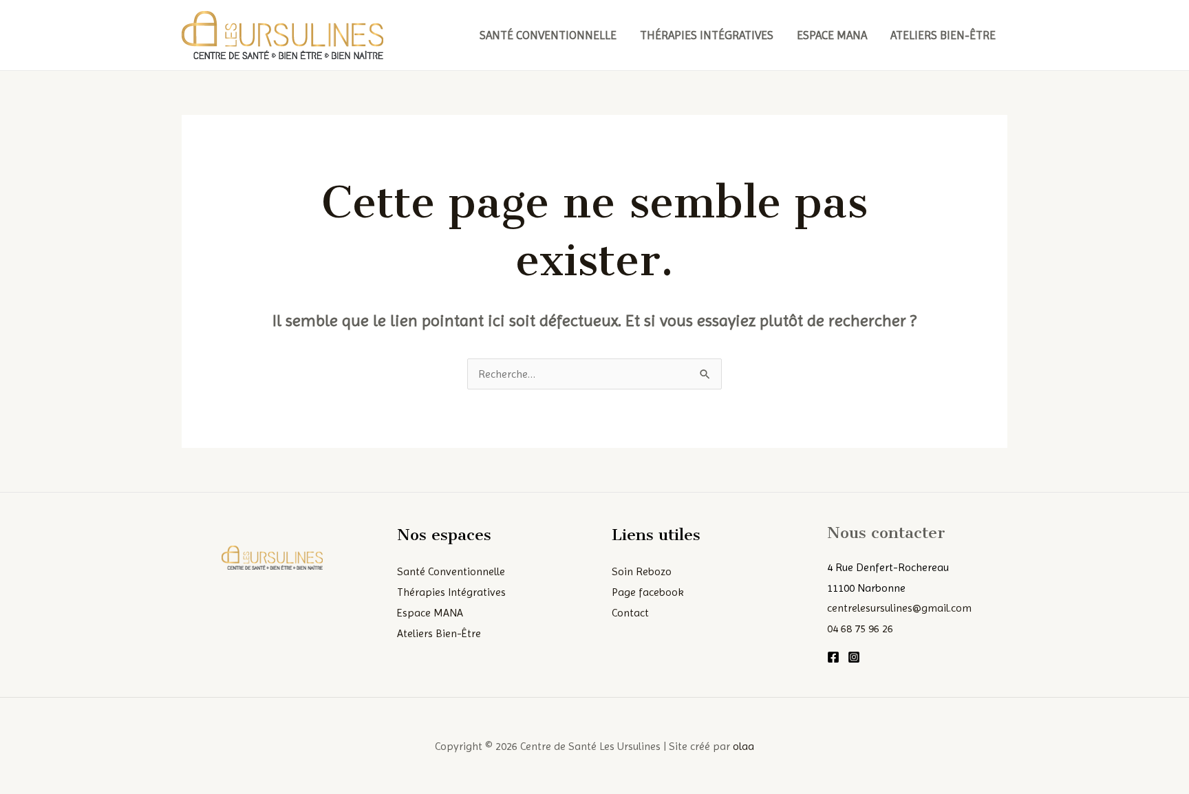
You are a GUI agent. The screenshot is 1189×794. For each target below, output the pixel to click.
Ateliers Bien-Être (943, 35)
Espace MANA (832, 35)
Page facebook (648, 592)
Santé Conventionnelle (548, 35)
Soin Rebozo (642, 571)
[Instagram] (854, 657)
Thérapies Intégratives (706, 35)
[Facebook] (833, 657)
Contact (630, 612)
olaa (743, 746)
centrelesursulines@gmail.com (899, 607)
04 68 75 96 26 (860, 628)
